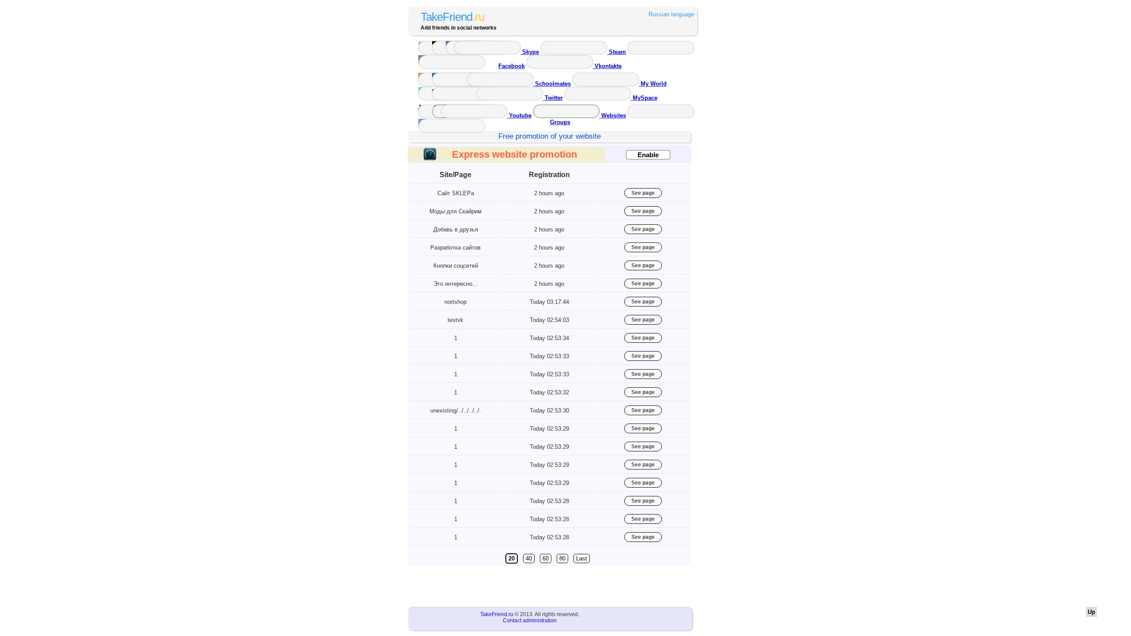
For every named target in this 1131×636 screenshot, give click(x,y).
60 (546, 558)
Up (1091, 612)
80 (562, 558)
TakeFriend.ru (496, 614)
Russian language (671, 14)
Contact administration (530, 620)
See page (643, 193)
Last (581, 558)
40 (529, 558)
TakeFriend (452, 16)
